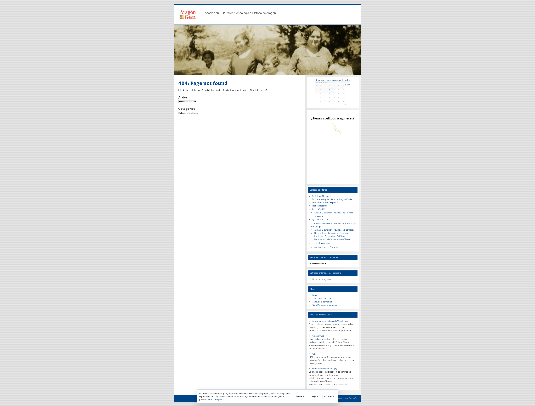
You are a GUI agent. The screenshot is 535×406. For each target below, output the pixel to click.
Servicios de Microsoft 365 (324, 368)
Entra (314, 295)
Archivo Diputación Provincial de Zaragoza (334, 230)
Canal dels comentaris (322, 302)
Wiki (314, 354)
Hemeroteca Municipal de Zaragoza (331, 233)
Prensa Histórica (319, 206)
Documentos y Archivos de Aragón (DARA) (332, 199)
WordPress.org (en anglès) (324, 305)
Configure (329, 396)
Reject (315, 396)
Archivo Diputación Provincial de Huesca (333, 212)
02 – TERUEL (318, 216)
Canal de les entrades (322, 298)
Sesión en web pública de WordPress (330, 321)
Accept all (300, 396)
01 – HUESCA (318, 209)
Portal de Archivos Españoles (326, 202)
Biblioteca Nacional (321, 196)
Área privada (318, 336)
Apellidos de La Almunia (326, 247)
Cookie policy (217, 399)
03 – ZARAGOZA (320, 219)
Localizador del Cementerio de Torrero (332, 239)
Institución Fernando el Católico (329, 236)
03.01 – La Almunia (321, 243)
